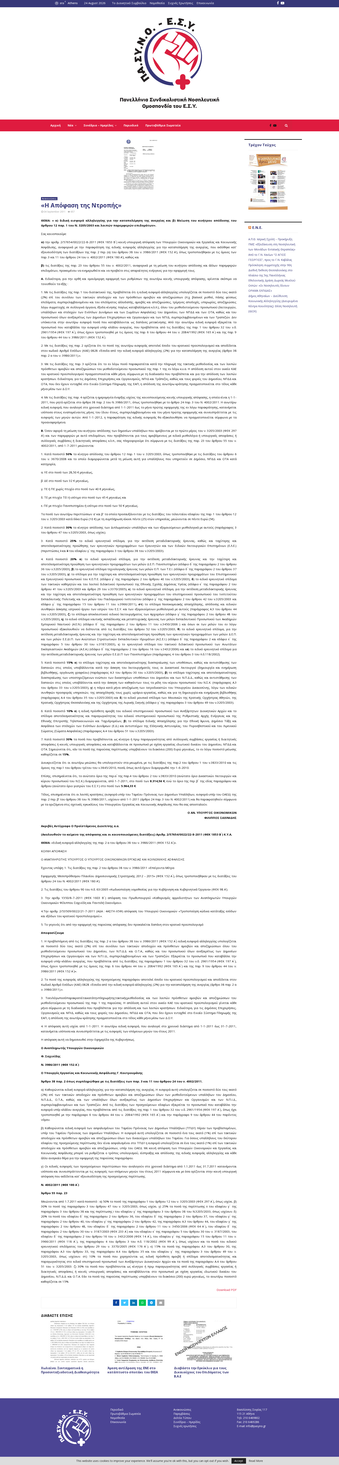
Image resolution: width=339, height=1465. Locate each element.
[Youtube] (275, 125)
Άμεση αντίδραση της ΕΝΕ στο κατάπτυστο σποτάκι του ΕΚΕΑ (133, 1370)
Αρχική (55, 125)
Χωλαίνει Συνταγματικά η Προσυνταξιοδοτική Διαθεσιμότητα (70, 1370)
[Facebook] (271, 125)
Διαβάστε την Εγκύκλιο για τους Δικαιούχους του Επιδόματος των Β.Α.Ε (201, 1372)
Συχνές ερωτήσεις (184, 1426)
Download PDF (227, 1290)
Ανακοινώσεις (49, 198)
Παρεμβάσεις (181, 1414)
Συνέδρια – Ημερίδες (98, 125)
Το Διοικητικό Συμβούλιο (129, 3)
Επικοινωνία (205, 3)
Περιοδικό (131, 125)
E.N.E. (257, 227)
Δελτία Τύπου (182, 1418)
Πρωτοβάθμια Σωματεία (163, 125)
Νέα (70, 125)
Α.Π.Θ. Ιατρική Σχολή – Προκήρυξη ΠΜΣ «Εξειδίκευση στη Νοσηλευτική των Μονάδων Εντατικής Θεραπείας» (271, 244)
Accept (238, 1461)
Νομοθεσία (157, 3)
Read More (256, 1461)
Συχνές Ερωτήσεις (180, 3)
